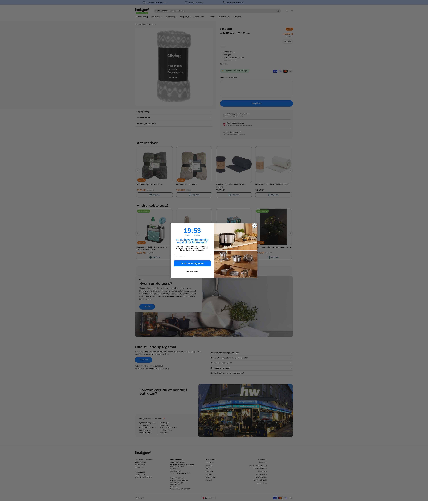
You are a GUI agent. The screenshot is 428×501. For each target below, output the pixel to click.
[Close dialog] (255, 226)
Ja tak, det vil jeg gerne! (192, 263)
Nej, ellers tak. (192, 271)
